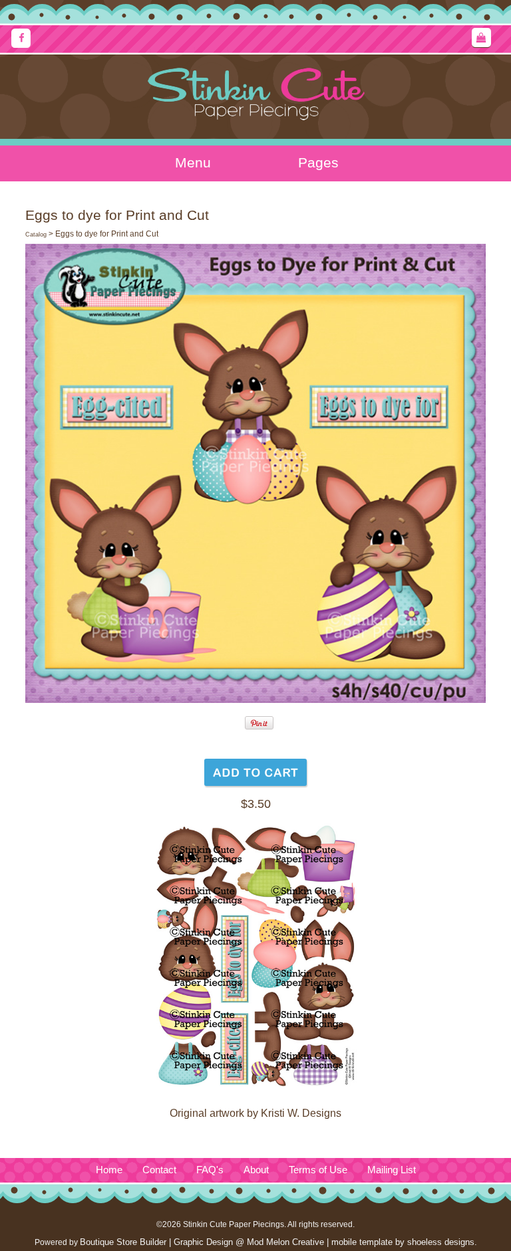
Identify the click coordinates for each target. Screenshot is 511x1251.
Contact (159, 1170)
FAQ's (210, 1170)
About (256, 1170)
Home (109, 1170)
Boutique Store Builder (123, 1242)
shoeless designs (440, 1242)
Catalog (36, 234)
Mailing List (391, 1170)
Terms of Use (318, 1170)
